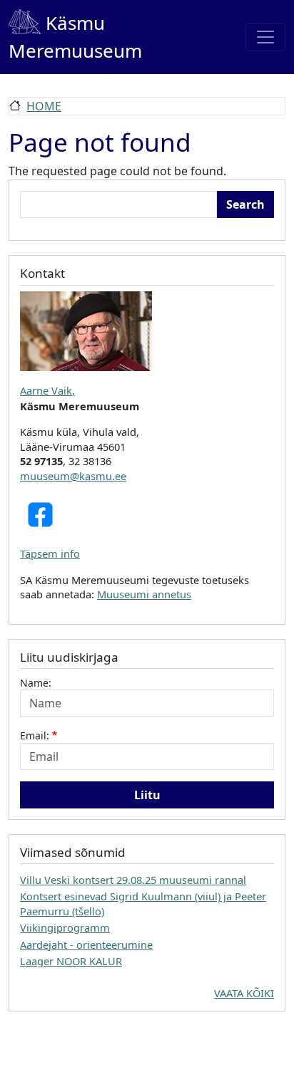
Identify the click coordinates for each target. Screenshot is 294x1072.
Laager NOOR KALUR (71, 961)
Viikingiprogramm (65, 927)
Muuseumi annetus (144, 594)
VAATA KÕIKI (244, 993)
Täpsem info (50, 553)
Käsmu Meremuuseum (75, 36)
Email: (34, 735)
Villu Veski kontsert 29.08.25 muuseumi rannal (133, 880)
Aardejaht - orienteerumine (86, 944)
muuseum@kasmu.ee (73, 476)
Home (43, 106)
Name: (35, 682)
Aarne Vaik (46, 390)
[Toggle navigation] (265, 37)
